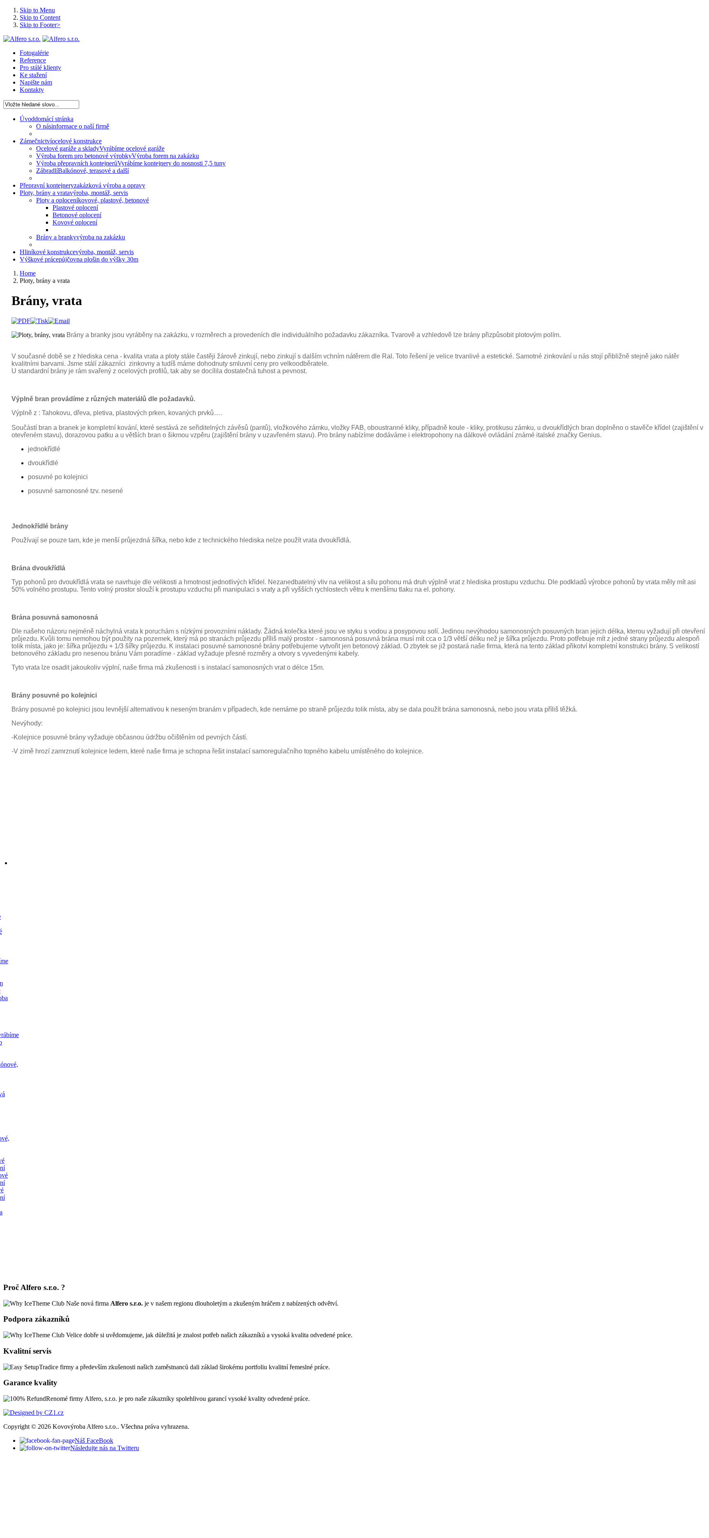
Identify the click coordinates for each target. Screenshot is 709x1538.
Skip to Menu (37, 10)
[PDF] (20, 320)
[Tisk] (39, 320)
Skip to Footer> (40, 24)
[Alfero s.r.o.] (22, 38)
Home (28, 273)
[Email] (59, 320)
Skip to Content (40, 17)
